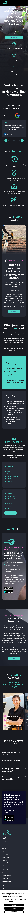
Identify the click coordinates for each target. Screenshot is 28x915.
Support (4, 860)
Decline (14, 908)
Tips (3, 873)
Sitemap (4, 866)
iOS (3, 888)
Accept (14, 905)
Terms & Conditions (7, 855)
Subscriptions (6, 857)
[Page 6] (14, 140)
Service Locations (7, 878)
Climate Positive (6, 875)
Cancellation (5, 863)
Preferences (14, 911)
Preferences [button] (11, 901)
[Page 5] (13, 140)
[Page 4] (12, 140)
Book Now (14, 37)
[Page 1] (8, 140)
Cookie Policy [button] (6, 899)
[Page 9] (18, 140)
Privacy (4, 852)
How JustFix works (7, 881)
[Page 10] (19, 140)
